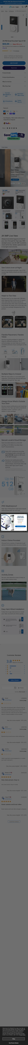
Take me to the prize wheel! (20, 526)
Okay (13, 1039)
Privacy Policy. (22, 1034)
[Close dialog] (26, 515)
